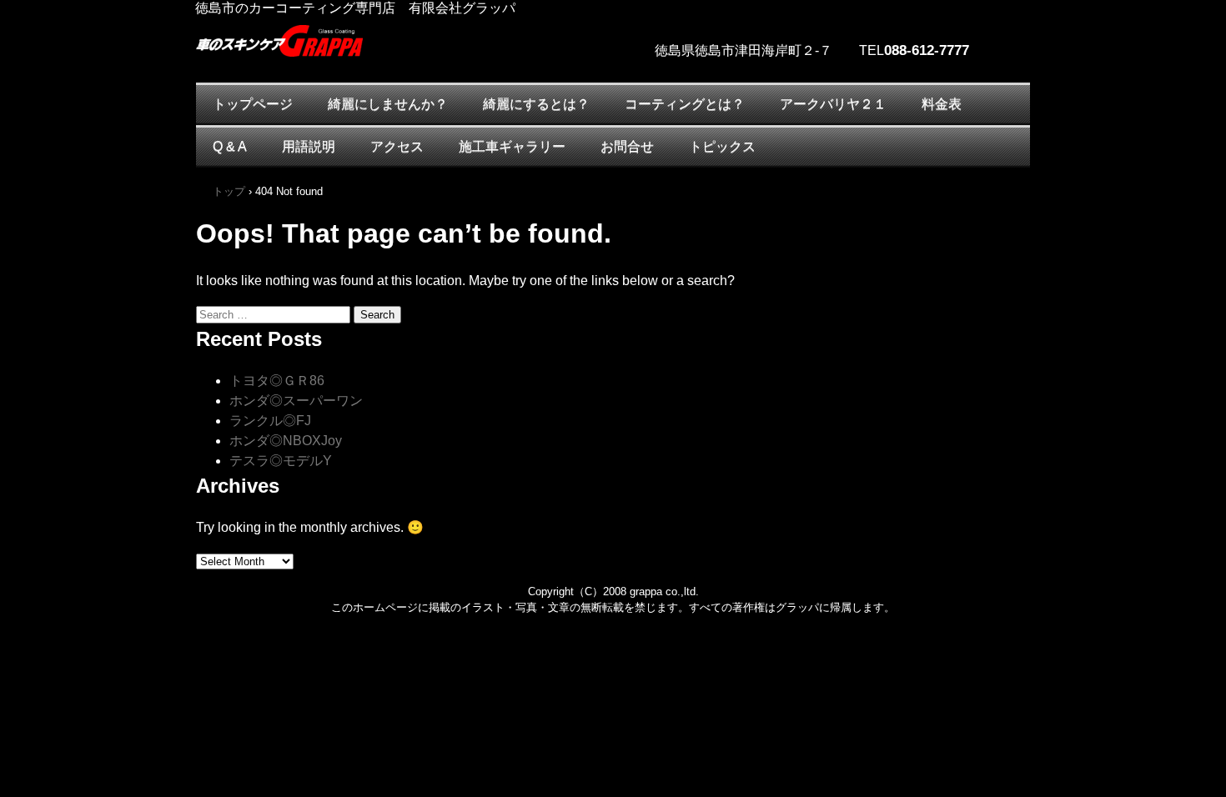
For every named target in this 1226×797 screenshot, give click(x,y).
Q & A (230, 146)
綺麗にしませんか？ (388, 104)
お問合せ (627, 146)
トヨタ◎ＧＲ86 (276, 380)
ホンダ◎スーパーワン (296, 400)
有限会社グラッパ (346, 66)
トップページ (253, 104)
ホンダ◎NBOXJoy (285, 441)
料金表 (942, 104)
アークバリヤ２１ (833, 104)
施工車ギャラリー (512, 146)
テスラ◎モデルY (280, 461)
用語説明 (308, 146)
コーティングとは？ (685, 104)
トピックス (722, 146)
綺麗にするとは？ (536, 104)
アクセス (397, 146)
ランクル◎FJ (270, 421)
